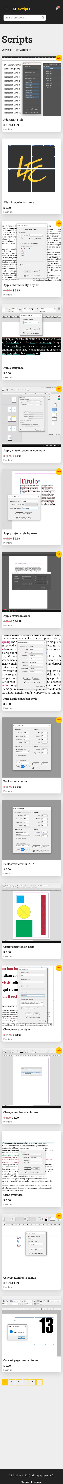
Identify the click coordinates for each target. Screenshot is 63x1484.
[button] (6, 9)
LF (21, 8)
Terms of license (31, 1482)
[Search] (43, 18)
